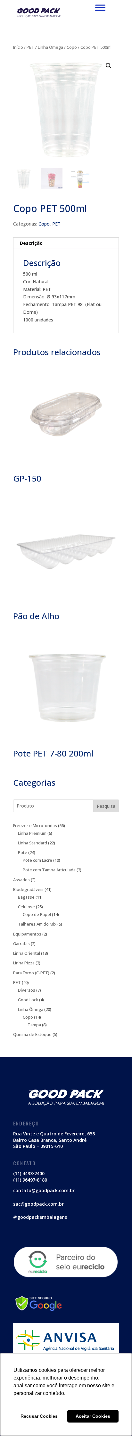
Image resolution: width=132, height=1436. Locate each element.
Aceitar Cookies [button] (93, 1416)
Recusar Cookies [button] (39, 1416)
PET (30, 47)
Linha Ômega (50, 47)
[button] (108, 66)
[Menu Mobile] (100, 7)
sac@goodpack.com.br (38, 1204)
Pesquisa (106, 806)
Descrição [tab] (31, 243)
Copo (72, 47)
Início (18, 47)
